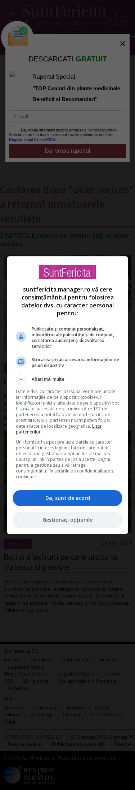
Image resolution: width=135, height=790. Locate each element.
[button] (68, 379)
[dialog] (68, 395)
